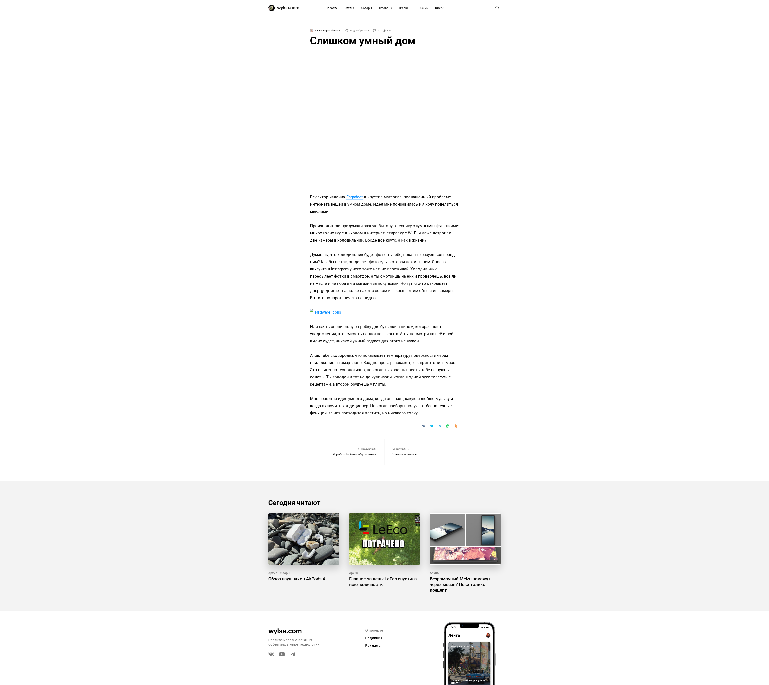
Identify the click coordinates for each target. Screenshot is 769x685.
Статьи (349, 8)
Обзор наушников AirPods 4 (296, 578)
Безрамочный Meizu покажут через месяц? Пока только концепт (460, 584)
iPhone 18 (405, 8)
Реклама (373, 645)
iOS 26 (424, 8)
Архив (272, 573)
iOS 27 (439, 8)
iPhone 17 (385, 8)
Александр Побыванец (328, 30)
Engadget (354, 197)
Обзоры (366, 8)
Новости (331, 8)
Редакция (373, 638)
